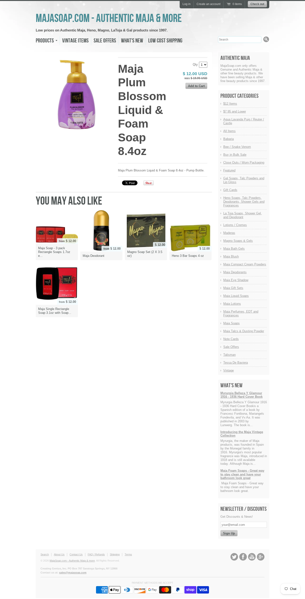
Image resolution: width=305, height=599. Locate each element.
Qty (195, 64)
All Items (229, 131)
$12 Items (230, 103)
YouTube (252, 557)
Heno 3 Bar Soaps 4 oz (188, 256)
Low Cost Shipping (165, 40)
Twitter (234, 557)
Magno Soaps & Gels (238, 241)
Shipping (115, 554)
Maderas (229, 233)
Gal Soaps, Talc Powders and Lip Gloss (243, 180)
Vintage (228, 370)
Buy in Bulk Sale (234, 154)
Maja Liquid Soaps (236, 296)
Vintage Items (75, 40)
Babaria (228, 139)
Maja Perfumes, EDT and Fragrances (240, 313)
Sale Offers (105, 40)
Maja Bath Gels (234, 248)
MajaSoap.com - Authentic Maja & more (109, 18)
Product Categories (239, 96)
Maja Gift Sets (233, 288)
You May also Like (69, 201)
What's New (132, 40)
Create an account (208, 4)
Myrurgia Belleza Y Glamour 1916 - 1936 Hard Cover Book (241, 395)
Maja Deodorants (235, 272)
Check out (257, 4)
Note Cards (231, 339)
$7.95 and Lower (234, 111)
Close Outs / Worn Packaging (243, 162)
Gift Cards (230, 190)
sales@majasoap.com (72, 572)
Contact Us (76, 554)
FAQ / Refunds (96, 554)
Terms (128, 554)
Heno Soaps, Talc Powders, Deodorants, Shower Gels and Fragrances (243, 201)
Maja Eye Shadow (235, 280)
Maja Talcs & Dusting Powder (243, 331)
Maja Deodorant (93, 256)
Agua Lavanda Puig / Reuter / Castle (243, 121)
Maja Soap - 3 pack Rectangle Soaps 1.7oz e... (54, 252)
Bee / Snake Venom (237, 147)
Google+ (260, 557)
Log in (187, 4)
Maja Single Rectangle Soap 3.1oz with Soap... (54, 311)
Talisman (229, 354)
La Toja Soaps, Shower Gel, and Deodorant (242, 215)
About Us (59, 554)
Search (45, 554)
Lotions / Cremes (235, 225)
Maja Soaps (231, 323)
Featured (229, 170)
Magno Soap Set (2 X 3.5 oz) (144, 254)
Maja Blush (231, 256)
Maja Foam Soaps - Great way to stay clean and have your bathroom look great (242, 474)
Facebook (243, 557)
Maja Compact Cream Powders (244, 264)
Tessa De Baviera (235, 362)
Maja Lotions (232, 303)
